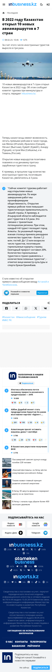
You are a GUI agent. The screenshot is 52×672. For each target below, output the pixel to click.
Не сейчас (24, 667)
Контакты (21, 641)
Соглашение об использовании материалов (26, 632)
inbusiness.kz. (29, 93)
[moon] (41, 4)
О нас (9, 641)
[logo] (22, 4)
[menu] (4, 4)
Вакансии (18, 646)
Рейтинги (33, 646)
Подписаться (40, 667)
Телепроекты (38, 641)
